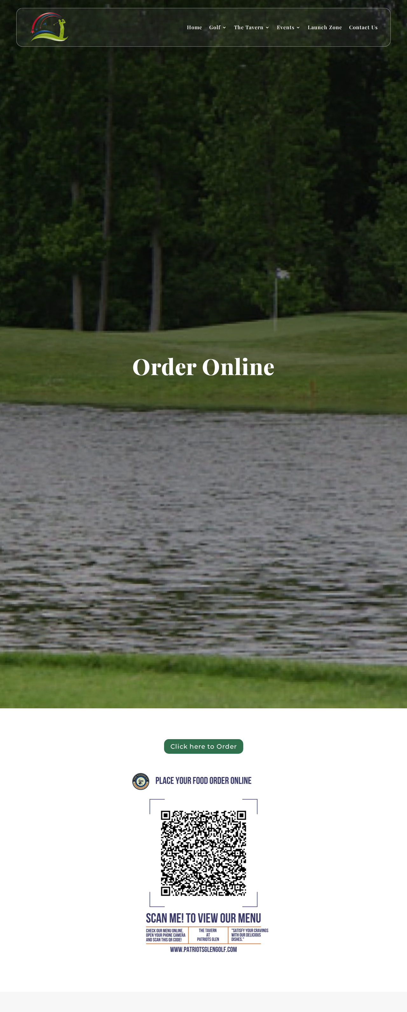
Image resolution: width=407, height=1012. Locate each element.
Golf (215, 27)
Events (285, 27)
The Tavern (249, 27)
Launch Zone (325, 27)
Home (194, 27)
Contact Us (363, 27)
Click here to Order (203, 746)
